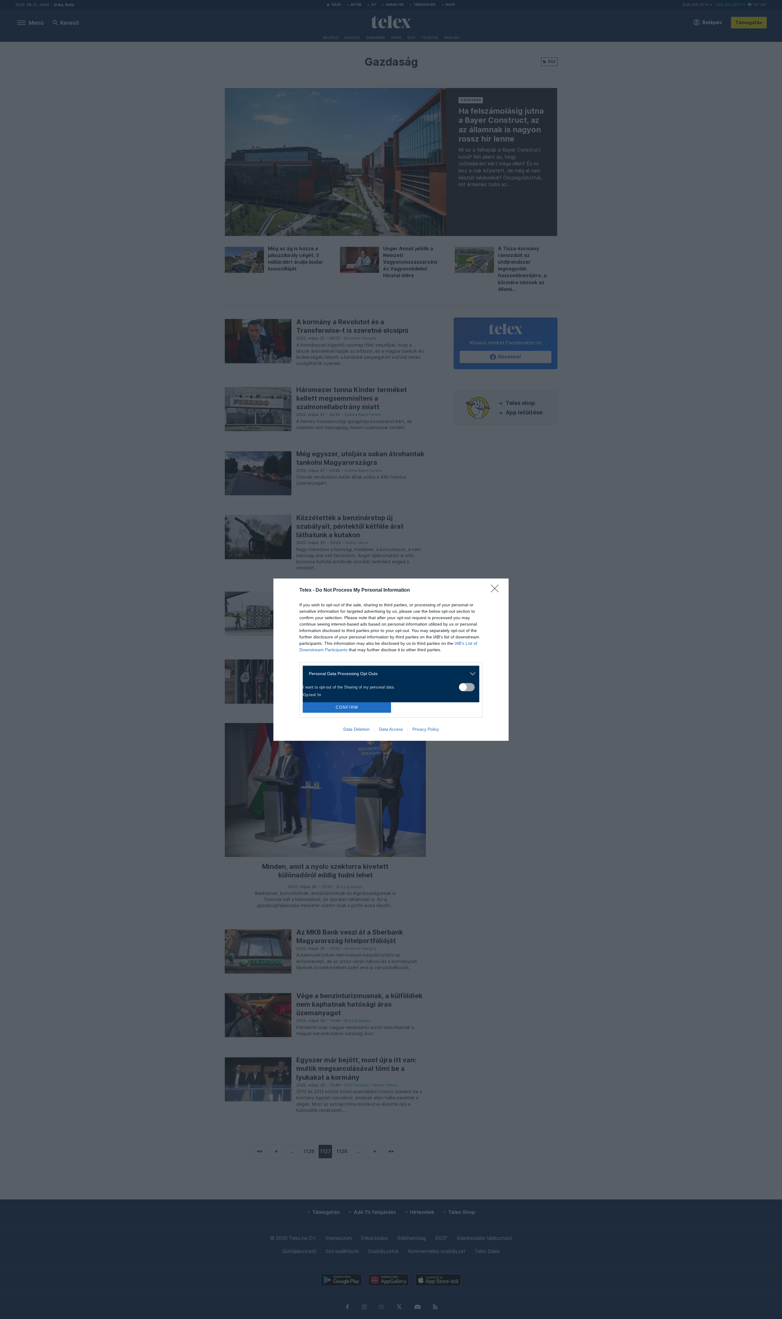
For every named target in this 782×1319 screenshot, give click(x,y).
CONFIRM (347, 707)
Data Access (391, 729)
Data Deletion (356, 729)
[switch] (467, 687)
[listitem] (389, 674)
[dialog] (391, 660)
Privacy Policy (425, 729)
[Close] (496, 590)
